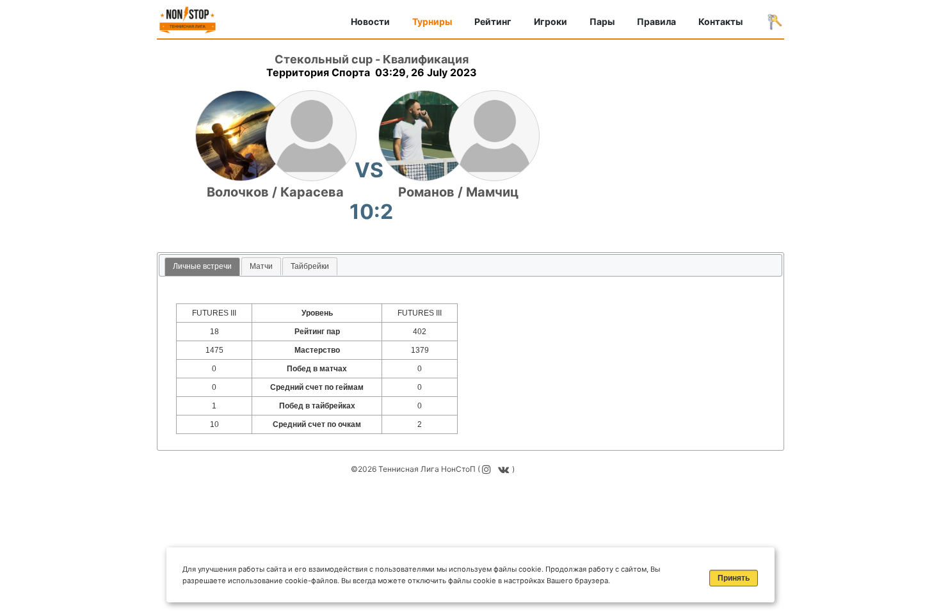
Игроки (550, 21)
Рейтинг (492, 21)
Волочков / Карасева (275, 192)
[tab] (202, 267)
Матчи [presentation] (261, 266)
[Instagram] (488, 469)
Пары (602, 21)
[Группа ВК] (505, 469)
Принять (734, 578)
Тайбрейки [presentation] (310, 266)
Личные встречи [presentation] (202, 266)
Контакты (720, 21)
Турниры (432, 21)
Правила (656, 21)
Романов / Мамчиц (458, 192)
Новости (370, 21)
